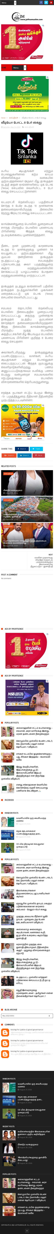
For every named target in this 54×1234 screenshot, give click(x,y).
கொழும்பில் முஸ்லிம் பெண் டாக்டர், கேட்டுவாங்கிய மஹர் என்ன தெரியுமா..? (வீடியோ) (34, 744)
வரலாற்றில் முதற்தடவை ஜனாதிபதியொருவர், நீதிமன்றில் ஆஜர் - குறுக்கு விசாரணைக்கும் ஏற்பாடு (33, 949)
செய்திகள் (13, 118)
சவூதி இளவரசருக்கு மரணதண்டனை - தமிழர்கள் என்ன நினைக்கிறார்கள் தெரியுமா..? (34, 993)
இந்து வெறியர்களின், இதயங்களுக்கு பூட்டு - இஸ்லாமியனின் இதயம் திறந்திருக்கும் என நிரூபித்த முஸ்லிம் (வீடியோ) (22, 773)
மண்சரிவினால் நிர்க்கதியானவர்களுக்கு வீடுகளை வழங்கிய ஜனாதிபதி (25, 515)
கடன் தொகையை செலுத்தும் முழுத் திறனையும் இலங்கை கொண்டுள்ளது (24, 542)
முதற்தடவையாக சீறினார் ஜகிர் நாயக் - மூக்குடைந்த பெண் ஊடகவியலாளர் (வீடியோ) (32, 919)
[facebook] (41, 2)
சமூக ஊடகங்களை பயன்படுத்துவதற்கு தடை (28, 832)
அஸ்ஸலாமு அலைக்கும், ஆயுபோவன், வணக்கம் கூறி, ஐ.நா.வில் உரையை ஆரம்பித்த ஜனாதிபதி (32, 934)
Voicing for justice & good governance (27, 1030)
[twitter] (46, 2)
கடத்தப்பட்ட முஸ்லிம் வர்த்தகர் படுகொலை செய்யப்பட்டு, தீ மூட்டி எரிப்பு (33, 980)
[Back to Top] (27, 1231)
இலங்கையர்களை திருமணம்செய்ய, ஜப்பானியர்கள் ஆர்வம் (33, 893)
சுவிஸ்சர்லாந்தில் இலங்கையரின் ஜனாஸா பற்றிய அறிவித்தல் (34, 1133)
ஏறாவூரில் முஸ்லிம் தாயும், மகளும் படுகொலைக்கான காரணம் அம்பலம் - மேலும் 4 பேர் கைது (34, 906)
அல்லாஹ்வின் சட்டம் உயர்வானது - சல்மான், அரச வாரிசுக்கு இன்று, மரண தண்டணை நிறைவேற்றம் (34, 731)
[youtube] (51, 2)
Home (3, 67)
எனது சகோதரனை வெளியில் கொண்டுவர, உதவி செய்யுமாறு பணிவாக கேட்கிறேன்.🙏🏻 (32, 787)
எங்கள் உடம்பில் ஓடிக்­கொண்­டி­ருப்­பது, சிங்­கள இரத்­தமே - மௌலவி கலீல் (34, 757)
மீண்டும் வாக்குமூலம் (12, 490)
